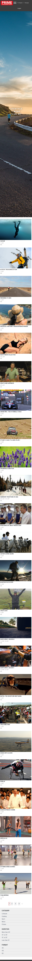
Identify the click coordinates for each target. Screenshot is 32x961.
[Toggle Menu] (15, 3)
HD (3, 950)
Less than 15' (6, 940)
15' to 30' (4, 937)
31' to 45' (4, 935)
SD (2, 953)
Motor (3, 921)
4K (3, 948)
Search (20, 2)
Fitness (4, 924)
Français (27, 2)
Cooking (4, 916)
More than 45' (6, 932)
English (19, 8)
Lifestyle (4, 913)
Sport (3, 919)
